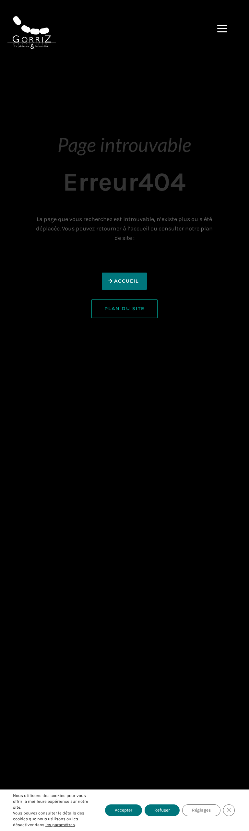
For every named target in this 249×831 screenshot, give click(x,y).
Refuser (162, 810)
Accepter (123, 810)
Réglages (201, 810)
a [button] (222, 29)
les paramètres (60, 824)
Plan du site (124, 308)
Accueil (126, 281)
